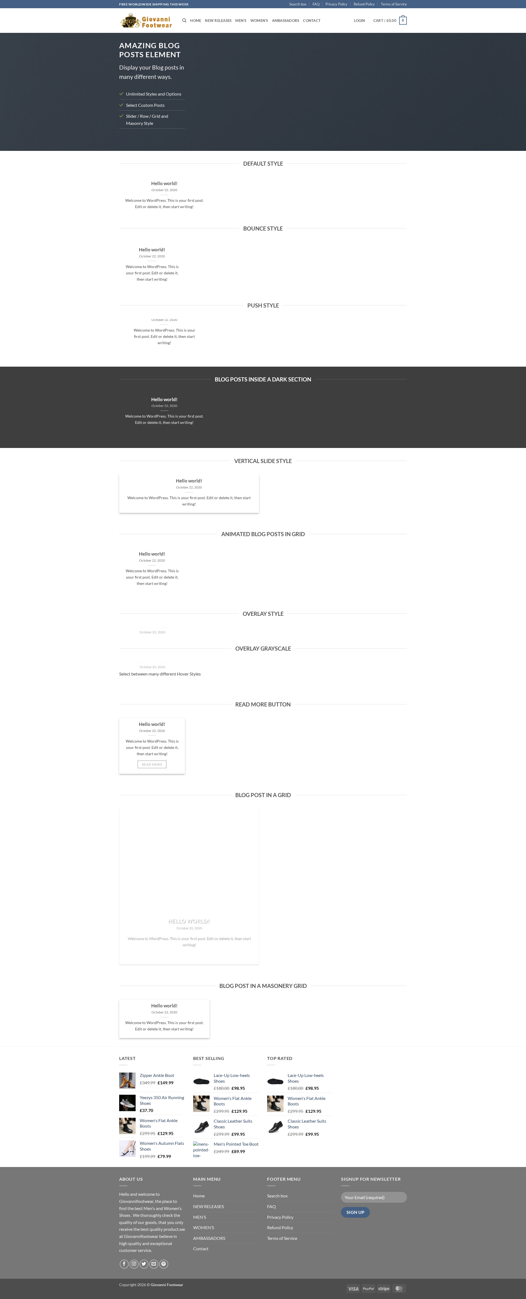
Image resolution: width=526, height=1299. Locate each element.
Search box (298, 4)
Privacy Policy (336, 4)
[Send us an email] (153, 1264)
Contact (312, 20)
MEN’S (240, 20)
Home (195, 20)
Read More (152, 764)
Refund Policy (364, 4)
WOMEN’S (259, 20)
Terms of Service (394, 4)
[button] (359, 20)
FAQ (316, 4)
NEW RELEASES (218, 20)
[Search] (184, 20)
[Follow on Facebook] (124, 1264)
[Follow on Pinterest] (163, 1264)
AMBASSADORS (285, 20)
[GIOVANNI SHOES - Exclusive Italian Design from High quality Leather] (146, 20)
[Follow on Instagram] (134, 1264)
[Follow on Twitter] (143, 1264)
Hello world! (164, 183)
